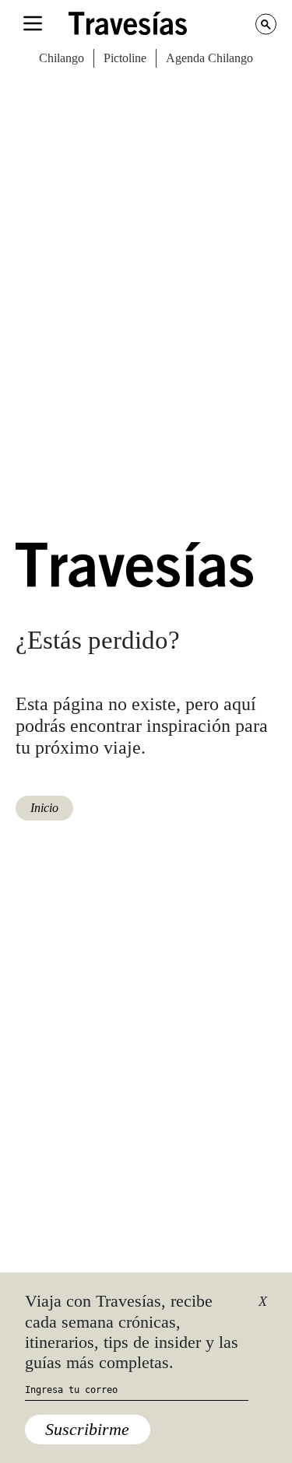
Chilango (61, 58)
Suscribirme (87, 1429)
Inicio (44, 807)
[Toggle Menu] (33, 23)
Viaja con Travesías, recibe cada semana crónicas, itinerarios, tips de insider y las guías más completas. (131, 1331)
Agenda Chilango (209, 58)
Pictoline (125, 58)
